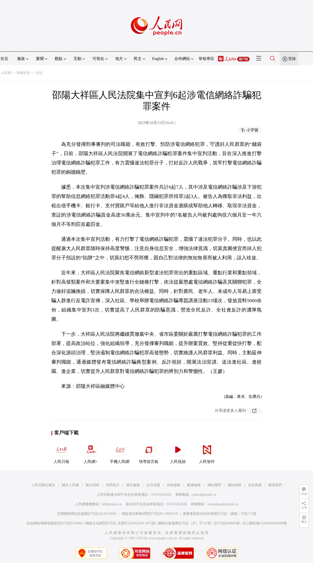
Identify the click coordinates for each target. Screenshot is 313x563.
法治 (38, 73)
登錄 (292, 59)
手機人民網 (119, 462)
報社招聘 (92, 485)
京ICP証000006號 (227, 523)
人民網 (6, 73)
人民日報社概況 (43, 485)
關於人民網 (70, 485)
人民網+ (91, 462)
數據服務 (194, 485)
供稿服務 (173, 485)
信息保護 (255, 485)
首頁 (4, 59)
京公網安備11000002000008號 (264, 523)
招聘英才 (113, 485)
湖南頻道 (23, 73)
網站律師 (234, 485)
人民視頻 (178, 462)
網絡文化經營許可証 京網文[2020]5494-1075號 (120, 523)
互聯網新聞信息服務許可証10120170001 (87, 514)
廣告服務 (133, 485)
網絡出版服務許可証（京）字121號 (184, 523)
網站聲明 (214, 485)
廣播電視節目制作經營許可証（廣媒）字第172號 (219, 514)
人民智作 (207, 462)
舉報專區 (206, 59)
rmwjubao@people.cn (223, 504)
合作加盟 (153, 485)
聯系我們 (275, 485)
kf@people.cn (112, 504)
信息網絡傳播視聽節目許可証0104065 (54, 523)
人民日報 (61, 462)
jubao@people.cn (204, 494)
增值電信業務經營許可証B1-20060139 (150, 514)
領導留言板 (148, 462)
